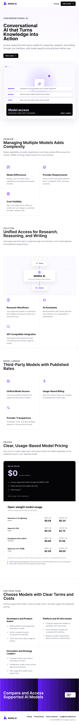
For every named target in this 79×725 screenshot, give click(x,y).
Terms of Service (52, 716)
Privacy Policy (39, 716)
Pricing (56, 4)
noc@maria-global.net (68, 716)
